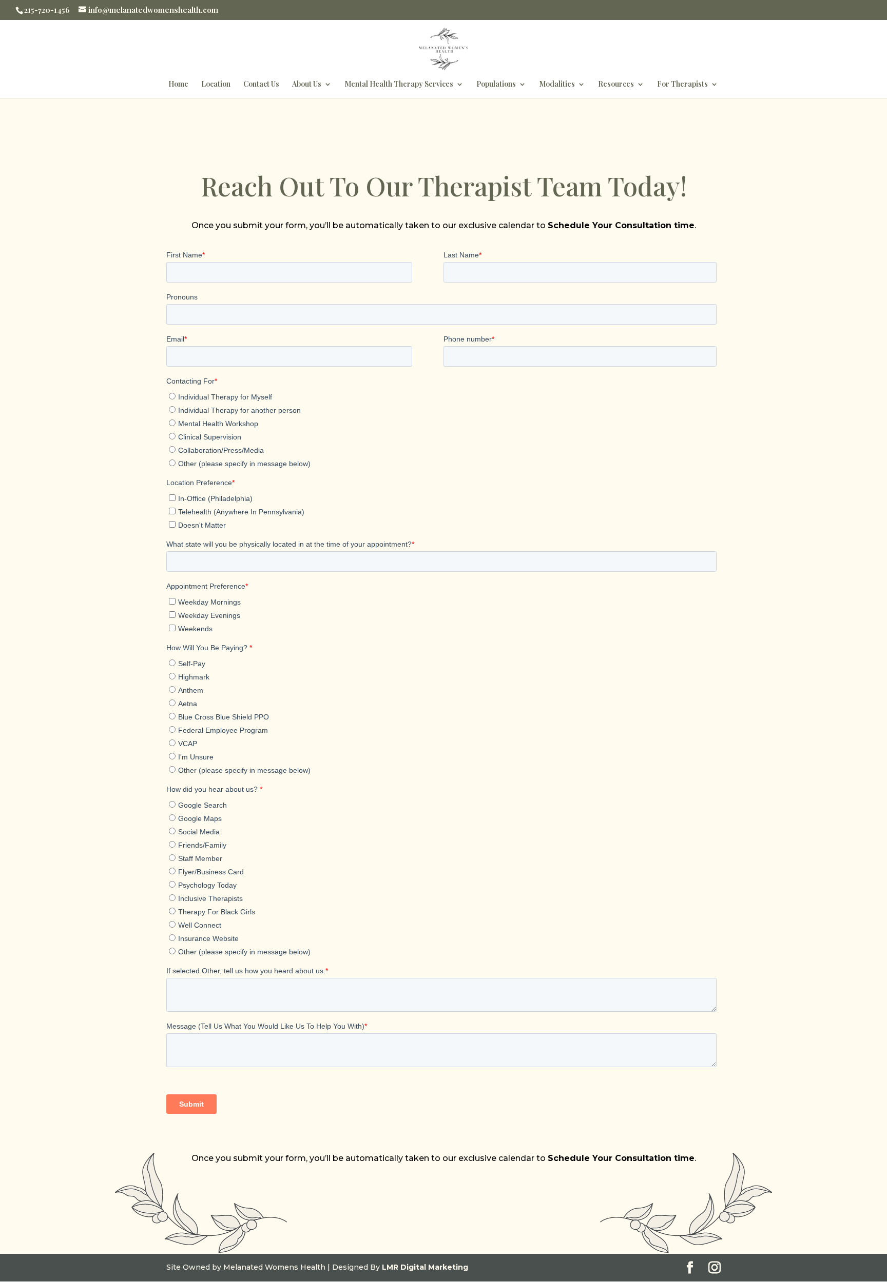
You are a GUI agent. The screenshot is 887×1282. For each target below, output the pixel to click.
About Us (306, 85)
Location (215, 85)
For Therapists (682, 85)
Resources (616, 85)
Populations (496, 85)
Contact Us (261, 85)
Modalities (557, 85)
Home (178, 85)
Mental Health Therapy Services (398, 85)
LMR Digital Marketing (425, 1267)
